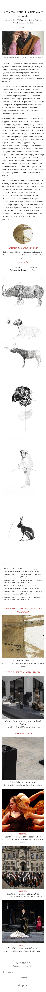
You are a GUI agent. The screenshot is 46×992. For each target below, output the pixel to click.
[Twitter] (23, 985)
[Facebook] (19, 985)
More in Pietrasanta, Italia (23, 672)
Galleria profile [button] (23, 262)
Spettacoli (23, 834)
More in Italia (23, 733)
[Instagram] (27, 985)
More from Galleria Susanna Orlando (23, 610)
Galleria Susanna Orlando (23, 248)
